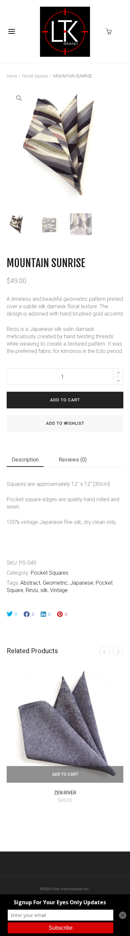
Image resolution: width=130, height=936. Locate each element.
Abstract (30, 583)
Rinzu (32, 590)
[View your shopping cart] (110, 31)
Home (12, 76)
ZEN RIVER (65, 792)
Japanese (81, 583)
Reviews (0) (73, 459)
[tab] (25, 461)
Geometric (55, 583)
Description (25, 459)
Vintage (59, 590)
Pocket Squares (35, 76)
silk (44, 590)
